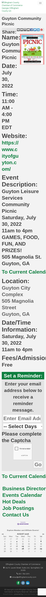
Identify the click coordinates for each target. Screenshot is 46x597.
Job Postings (18, 508)
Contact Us (15, 515)
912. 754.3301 (23, 574)
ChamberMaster (29, 594)
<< (3, 534)
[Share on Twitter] (34, 29)
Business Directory (23, 488)
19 (23, 546)
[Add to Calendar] (25, 29)
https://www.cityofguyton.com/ (10, 156)
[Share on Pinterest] (41, 29)
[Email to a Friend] (21, 29)
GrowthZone (8, 594)
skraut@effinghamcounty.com (24, 577)
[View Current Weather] (28, 29)
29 (41, 549)
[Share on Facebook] (31, 29)
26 (23, 549)
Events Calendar (22, 495)
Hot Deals (14, 501)
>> (43, 534)
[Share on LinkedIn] (38, 29)
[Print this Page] (18, 29)
